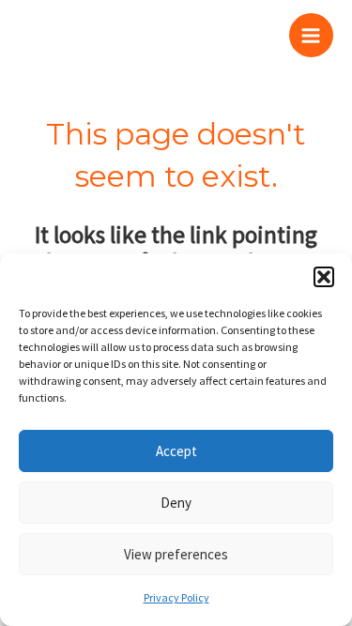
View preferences (176, 554)
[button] (323, 276)
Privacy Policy (176, 597)
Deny (176, 502)
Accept (176, 451)
